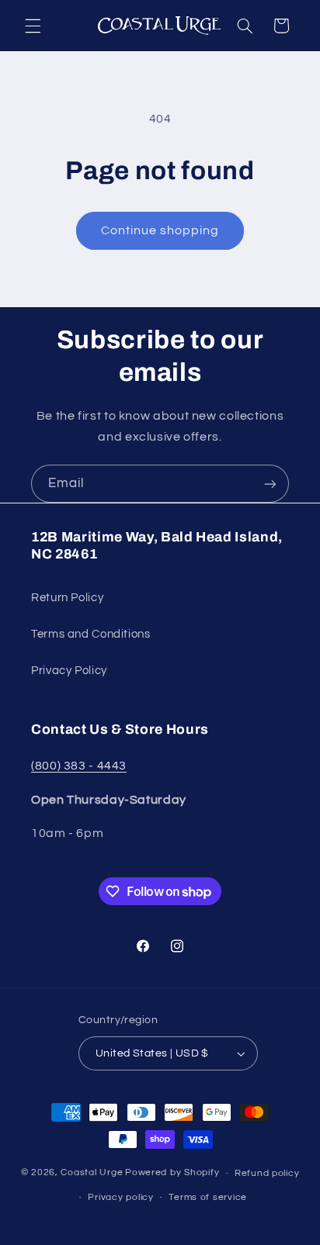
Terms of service (208, 1197)
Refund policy (267, 1173)
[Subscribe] (270, 484)
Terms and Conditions (91, 634)
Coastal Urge (92, 1173)
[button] (32, 25)
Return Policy (67, 597)
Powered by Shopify (172, 1173)
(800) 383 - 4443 (79, 765)
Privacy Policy (69, 670)
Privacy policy (120, 1197)
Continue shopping (160, 230)
